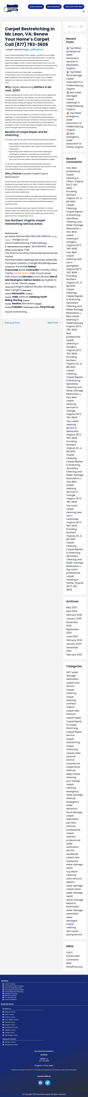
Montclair (40, 259)
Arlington (19, 286)
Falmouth (35, 236)
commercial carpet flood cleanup (73, 767)
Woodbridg (44, 263)
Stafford (45, 236)
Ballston (29, 286)
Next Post (54, 322)
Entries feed (72, 956)
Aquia (11, 236)
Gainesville (36, 253)
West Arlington (13, 290)
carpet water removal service (73, 756)
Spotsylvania (39, 246)
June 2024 (72, 636)
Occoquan (11, 263)
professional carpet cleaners (73, 833)
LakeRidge (28, 259)
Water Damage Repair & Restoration (74, 903)
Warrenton (28, 303)
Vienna (23, 283)
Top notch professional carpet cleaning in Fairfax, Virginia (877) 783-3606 (74, 579)
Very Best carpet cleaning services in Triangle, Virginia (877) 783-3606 (73, 407)
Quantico (22, 263)
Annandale (21, 266)
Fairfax (9, 273)
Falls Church (37, 273)
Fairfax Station (22, 273)
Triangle (32, 263)
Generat (9, 228)
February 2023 (74, 654)
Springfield (47, 280)
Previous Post (11, 322)
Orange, (16, 239)
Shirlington (50, 286)
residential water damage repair (74, 864)
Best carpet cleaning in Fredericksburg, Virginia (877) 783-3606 (74, 323)
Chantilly (44, 269)
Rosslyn (38, 286)
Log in (69, 952)
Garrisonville (22, 236)
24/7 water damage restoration (72, 676)
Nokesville (51, 259)
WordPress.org (74, 966)
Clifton (53, 269)
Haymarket (16, 259)
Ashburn (23, 296)
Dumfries (24, 253)
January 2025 (73, 618)
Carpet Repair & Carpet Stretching (74, 725)
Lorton (36, 276)
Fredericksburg (20, 243)
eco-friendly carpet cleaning (73, 784)
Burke (22, 269)
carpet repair (73, 717)
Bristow (14, 253)
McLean (45, 276)
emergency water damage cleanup (74, 795)
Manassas (48, 253)
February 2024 (74, 640)
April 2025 (71, 611)
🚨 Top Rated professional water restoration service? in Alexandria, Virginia (73, 58)
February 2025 (74, 614)
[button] (83, 11)
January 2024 (73, 643)
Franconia (16, 276)
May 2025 (71, 607)
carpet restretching (17, 49)
